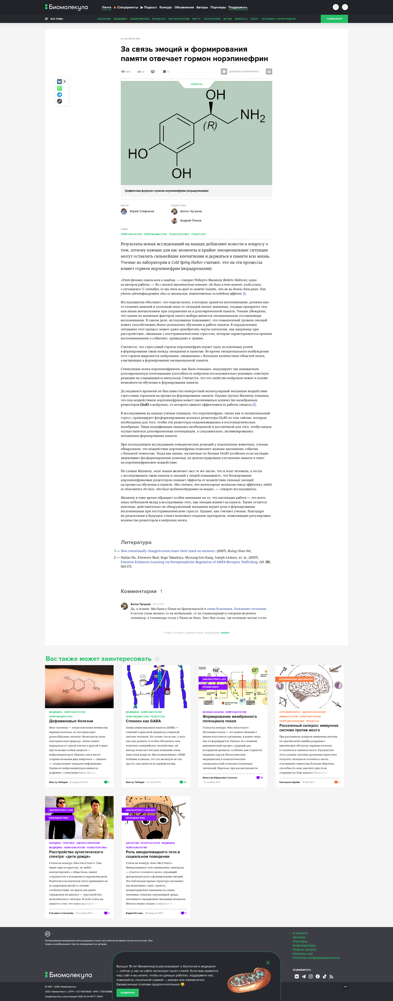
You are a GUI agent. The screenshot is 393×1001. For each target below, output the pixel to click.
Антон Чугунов (140, 604)
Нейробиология (131, 234)
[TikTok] (325, 976)
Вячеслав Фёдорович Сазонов (220, 777)
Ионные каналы (213, 712)
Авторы (202, 7)
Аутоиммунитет (289, 712)
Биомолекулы (139, 18)
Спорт (255, 18)
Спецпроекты (127, 7)
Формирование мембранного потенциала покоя (230, 719)
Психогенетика (179, 234)
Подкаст (149, 7)
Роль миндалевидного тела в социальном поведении (153, 854)
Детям (228, 18)
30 (262, 777)
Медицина (120, 18)
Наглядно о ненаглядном (279, 18)
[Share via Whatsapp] (59, 88)
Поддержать (128, 993)
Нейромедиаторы (155, 234)
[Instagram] (311, 976)
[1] (244, 293)
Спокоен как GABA (143, 721)
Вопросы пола (150, 843)
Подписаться (334, 19)
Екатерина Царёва (289, 782)
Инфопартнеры (304, 945)
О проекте (300, 933)
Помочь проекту (304, 949)
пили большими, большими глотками (236, 609)
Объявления (184, 7)
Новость (196, 84)
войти (225, 632)
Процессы (158, 18)
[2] (254, 405)
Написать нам (303, 954)
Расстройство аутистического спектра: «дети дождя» (76, 854)
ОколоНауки (212, 18)
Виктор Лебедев (58, 782)
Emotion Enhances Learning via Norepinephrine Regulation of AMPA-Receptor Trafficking (189, 562)
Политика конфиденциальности (316, 958)
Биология (104, 18)
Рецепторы (198, 234)
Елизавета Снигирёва (61, 913)
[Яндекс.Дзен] (318, 976)
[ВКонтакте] (297, 976)
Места (196, 18)
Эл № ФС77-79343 (93, 996)
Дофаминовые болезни (71, 721)
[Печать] (269, 71)
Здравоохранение (314, 712)
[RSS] (331, 976)
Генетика (69, 843)
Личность (241, 18)
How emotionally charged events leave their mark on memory (168, 551)
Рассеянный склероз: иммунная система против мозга (308, 728)
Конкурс (165, 7)
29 (185, 782)
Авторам (299, 937)
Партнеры (218, 7)
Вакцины (55, 843)
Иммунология (288, 716)
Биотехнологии (178, 18)
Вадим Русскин (134, 913)
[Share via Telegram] (59, 94)
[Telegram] (304, 976)
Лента (106, 7)
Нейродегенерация (291, 721)
